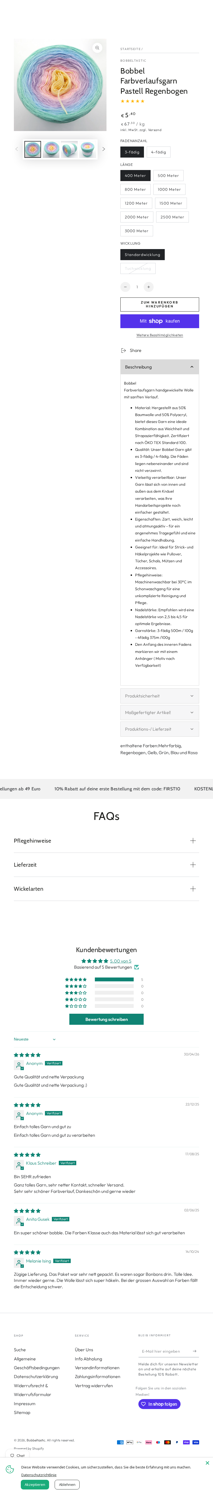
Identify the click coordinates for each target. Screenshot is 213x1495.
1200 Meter (136, 205)
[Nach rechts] (104, 149)
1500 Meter (171, 205)
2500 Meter (172, 219)
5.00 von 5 (120, 961)
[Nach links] (17, 149)
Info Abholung (88, 1358)
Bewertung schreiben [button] (106, 1019)
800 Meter (136, 191)
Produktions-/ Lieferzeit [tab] (148, 729)
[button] (76, 979)
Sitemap (22, 1412)
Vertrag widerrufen (94, 1385)
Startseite (130, 49)
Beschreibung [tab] (138, 367)
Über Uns (84, 1349)
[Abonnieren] (196, 1351)
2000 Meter (137, 219)
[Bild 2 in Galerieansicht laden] (51, 149)
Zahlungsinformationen (97, 1376)
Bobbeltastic (133, 60)
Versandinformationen (97, 1367)
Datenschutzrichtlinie (39, 1474)
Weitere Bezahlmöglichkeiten (159, 335)
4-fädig (161, 154)
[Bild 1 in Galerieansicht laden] (32, 149)
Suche (20, 1349)
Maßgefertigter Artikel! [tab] (148, 712)
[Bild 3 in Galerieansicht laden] (69, 149)
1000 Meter (169, 191)
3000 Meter (137, 232)
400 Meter (136, 177)
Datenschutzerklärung (36, 1376)
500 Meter (169, 177)
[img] (27, 1055)
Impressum (25, 1403)
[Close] (207, 1463)
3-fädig (134, 154)
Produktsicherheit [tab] (142, 696)
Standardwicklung (142, 256)
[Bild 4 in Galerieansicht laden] (87, 149)
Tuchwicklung (138, 270)
